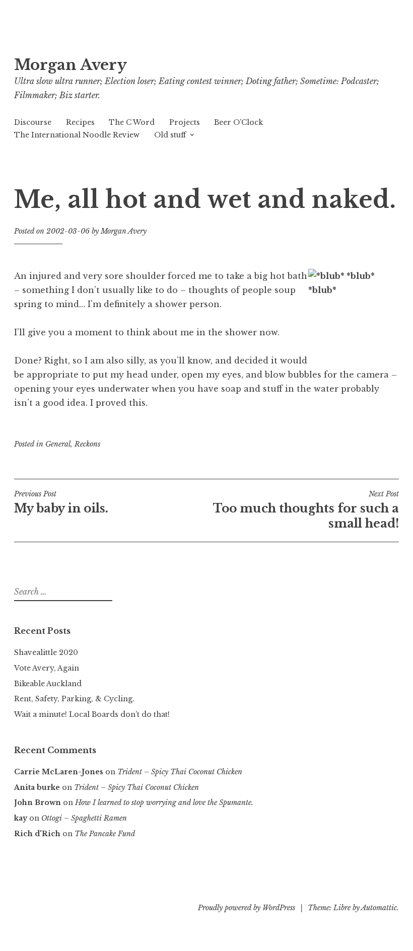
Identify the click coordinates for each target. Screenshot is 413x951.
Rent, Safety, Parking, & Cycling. (74, 698)
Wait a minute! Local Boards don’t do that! (92, 714)
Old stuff (170, 134)
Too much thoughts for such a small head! (306, 510)
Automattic (379, 907)
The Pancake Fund (105, 833)
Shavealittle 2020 (46, 652)
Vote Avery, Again (46, 668)
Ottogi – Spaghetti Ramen (84, 818)
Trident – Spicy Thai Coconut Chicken (179, 771)
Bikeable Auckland (48, 683)
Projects (184, 122)
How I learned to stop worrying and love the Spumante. (164, 802)
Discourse (32, 122)
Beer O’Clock (238, 122)
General (58, 444)
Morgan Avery (70, 65)
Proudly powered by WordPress (246, 907)
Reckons (87, 444)
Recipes (80, 122)
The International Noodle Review (77, 134)
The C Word (132, 122)
